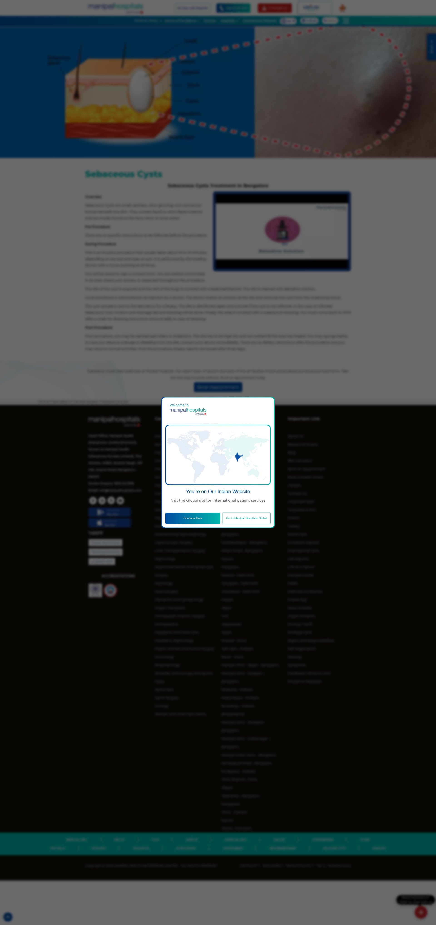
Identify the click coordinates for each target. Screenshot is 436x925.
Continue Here (192, 518)
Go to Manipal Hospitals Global (246, 518)
